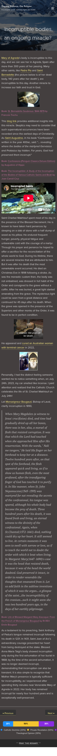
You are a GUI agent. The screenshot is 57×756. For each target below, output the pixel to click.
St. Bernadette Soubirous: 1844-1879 (26, 111)
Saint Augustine (14, 138)
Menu (53, 8)
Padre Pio (26, 70)
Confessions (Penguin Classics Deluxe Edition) (31, 161)
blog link (12, 121)
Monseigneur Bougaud (19, 401)
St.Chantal (12, 532)
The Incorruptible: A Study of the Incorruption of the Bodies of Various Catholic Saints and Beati (27, 172)
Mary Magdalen (23, 414)
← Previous (8, 713)
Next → (51, 713)
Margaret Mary (18, 559)
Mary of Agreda (10, 58)
